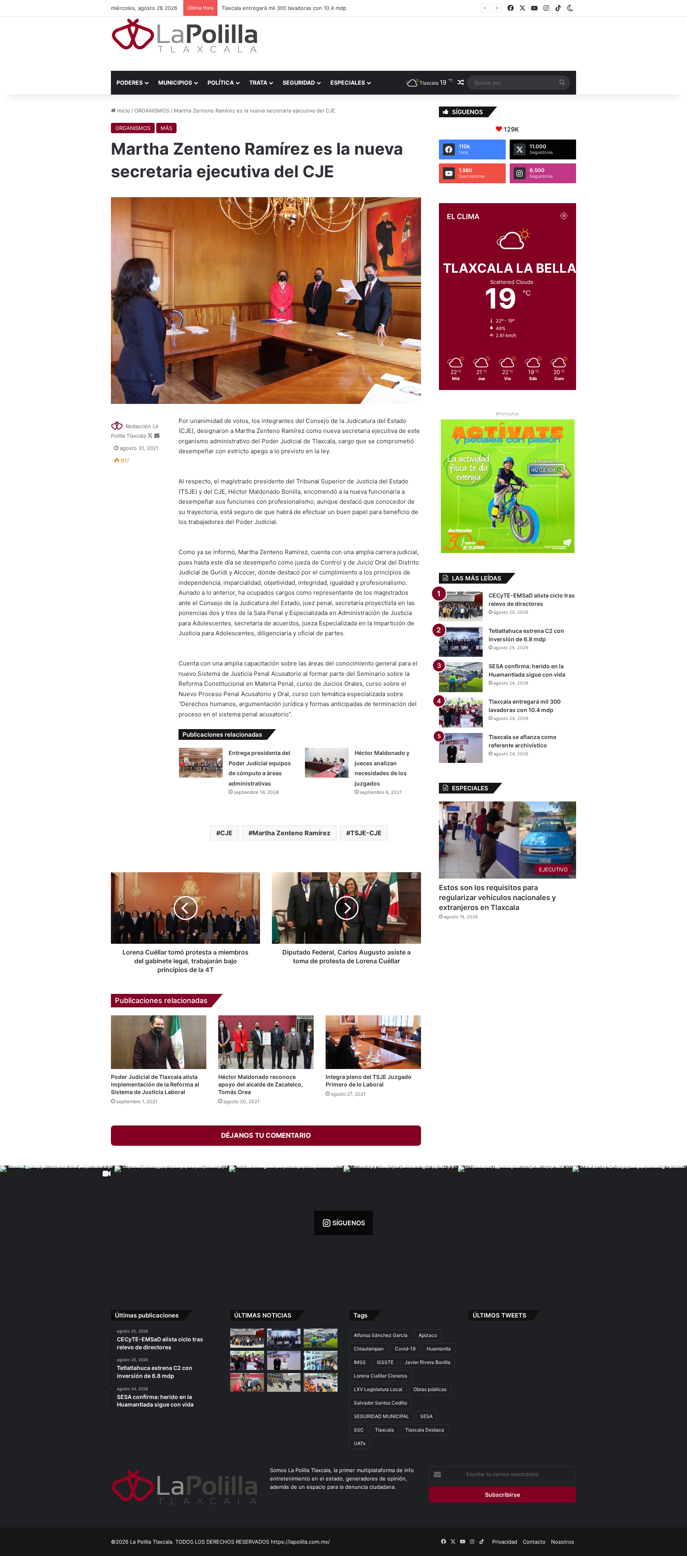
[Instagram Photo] (171, 1223)
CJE (226, 833)
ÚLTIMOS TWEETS (499, 1315)
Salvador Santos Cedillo (380, 1403)
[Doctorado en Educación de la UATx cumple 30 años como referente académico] (321, 1360)
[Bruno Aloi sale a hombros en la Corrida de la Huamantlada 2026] (247, 1382)
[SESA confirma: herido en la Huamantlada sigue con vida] (461, 677)
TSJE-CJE (366, 833)
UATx (359, 1443)
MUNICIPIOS (175, 82)
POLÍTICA (221, 82)
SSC (359, 1430)
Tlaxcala (384, 1430)
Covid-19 (405, 1349)
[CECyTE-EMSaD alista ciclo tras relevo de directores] (461, 606)
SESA (426, 1416)
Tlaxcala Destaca (424, 1430)
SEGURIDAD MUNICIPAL (381, 1416)
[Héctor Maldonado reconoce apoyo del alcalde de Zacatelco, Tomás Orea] (266, 1042)
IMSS (360, 1362)
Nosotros (562, 1542)
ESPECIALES (347, 82)
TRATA (258, 82)
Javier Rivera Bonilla (427, 1362)
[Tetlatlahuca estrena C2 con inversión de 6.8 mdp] (461, 642)
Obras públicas (429, 1389)
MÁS (166, 128)
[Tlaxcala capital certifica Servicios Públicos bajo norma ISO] (321, 1382)
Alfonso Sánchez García (381, 1335)
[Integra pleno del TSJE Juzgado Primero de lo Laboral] (373, 1042)
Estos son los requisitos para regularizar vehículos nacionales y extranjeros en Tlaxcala (497, 897)
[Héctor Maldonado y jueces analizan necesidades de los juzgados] (327, 763)
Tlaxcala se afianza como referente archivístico (277, 8)
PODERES (129, 82)
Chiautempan (369, 1349)
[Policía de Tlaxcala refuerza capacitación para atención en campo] (284, 1382)
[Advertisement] (423, 42)
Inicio (123, 110)
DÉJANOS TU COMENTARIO (266, 1135)
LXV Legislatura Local (378, 1389)
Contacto (534, 1542)
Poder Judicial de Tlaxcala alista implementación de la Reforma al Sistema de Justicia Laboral (155, 1084)
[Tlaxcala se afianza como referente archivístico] (461, 748)
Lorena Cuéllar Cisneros (380, 1376)
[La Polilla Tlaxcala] (184, 35)
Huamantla (439, 1349)
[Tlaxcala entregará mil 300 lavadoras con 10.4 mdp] (461, 713)
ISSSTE (385, 1362)
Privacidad (504, 1542)
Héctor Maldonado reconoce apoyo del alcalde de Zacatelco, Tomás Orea (260, 1084)
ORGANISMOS (151, 110)
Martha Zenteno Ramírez (291, 833)
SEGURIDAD (299, 82)
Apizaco (428, 1335)
